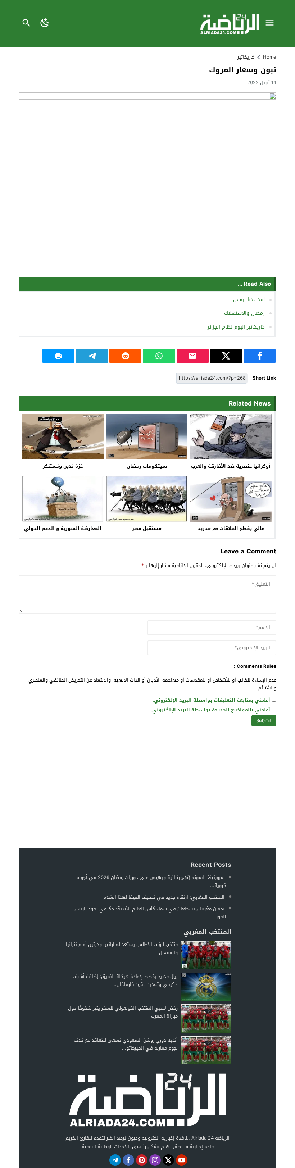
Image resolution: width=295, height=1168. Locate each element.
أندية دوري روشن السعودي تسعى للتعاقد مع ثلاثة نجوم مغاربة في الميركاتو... (126, 1044)
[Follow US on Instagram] (155, 1160)
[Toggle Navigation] (271, 24)
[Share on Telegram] (92, 356)
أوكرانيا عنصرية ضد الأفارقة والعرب (231, 466)
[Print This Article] (58, 356)
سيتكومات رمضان (147, 466)
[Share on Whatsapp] (159, 356)
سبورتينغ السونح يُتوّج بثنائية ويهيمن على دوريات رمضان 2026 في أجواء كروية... (151, 881)
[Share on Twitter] (226, 356)
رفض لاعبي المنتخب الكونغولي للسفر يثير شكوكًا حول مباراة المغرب (123, 1012)
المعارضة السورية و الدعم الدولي (62, 528)
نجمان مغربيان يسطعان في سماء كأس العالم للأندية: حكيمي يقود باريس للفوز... (150, 912)
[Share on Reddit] (125, 356)
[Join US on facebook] (128, 1160)
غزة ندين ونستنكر (63, 466)
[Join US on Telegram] (115, 1160)
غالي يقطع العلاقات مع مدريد (231, 528)
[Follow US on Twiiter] (168, 1160)
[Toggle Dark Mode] (44, 24)
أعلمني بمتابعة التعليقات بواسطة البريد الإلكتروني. (211, 700)
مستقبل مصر (147, 528)
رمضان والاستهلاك (244, 313)
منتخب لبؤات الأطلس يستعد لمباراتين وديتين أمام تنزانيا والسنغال (122, 948)
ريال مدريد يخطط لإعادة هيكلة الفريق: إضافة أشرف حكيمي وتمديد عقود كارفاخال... (125, 980)
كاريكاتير (245, 57)
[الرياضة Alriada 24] (147, 1099)
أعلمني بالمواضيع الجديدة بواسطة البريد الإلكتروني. (210, 710)
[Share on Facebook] (259, 356)
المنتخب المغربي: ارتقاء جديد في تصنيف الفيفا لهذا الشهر (163, 897)
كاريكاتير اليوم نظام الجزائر (236, 327)
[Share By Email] (192, 356)
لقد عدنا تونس (249, 299)
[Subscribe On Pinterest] (142, 1160)
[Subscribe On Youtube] (181, 1160)
